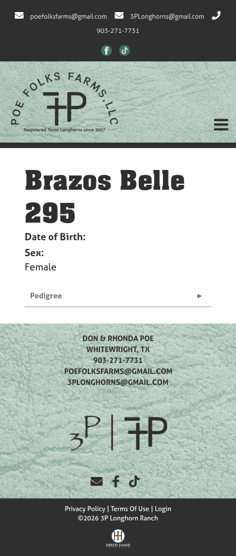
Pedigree (46, 295)
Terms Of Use (130, 508)
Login (163, 508)
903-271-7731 (118, 360)
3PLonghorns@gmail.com (167, 16)
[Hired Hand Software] (118, 537)
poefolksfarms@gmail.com (68, 16)
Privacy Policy (85, 508)
